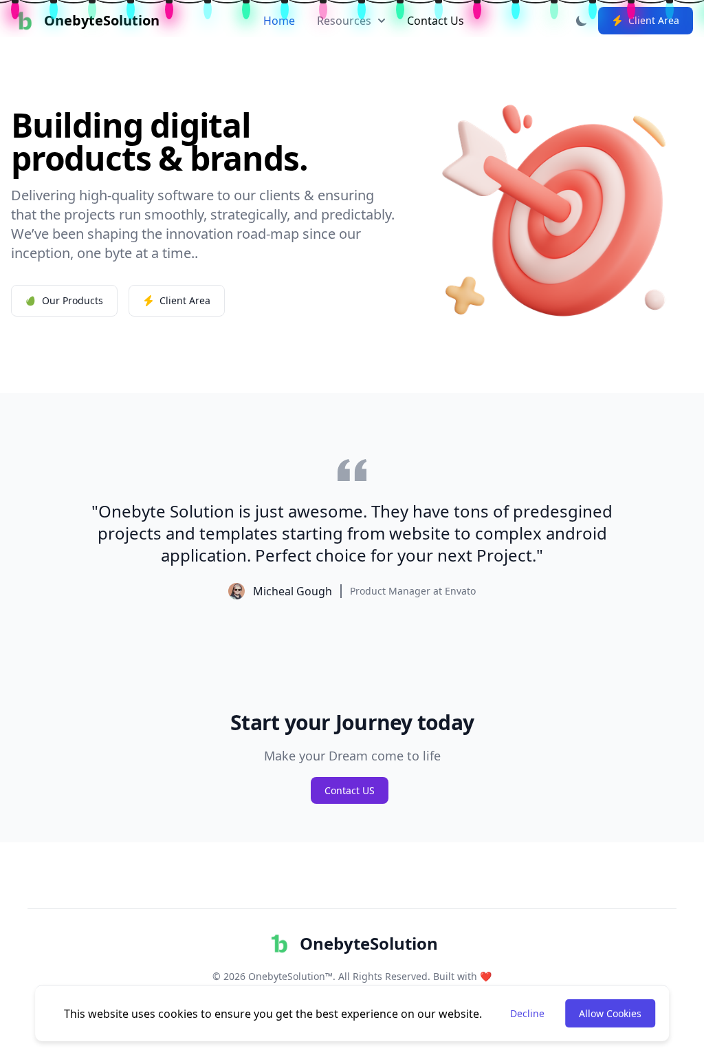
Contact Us (435, 20)
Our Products (72, 300)
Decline (527, 1013)
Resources (344, 20)
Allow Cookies (610, 1013)
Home (279, 20)
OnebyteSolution (369, 943)
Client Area (653, 20)
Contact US (349, 790)
